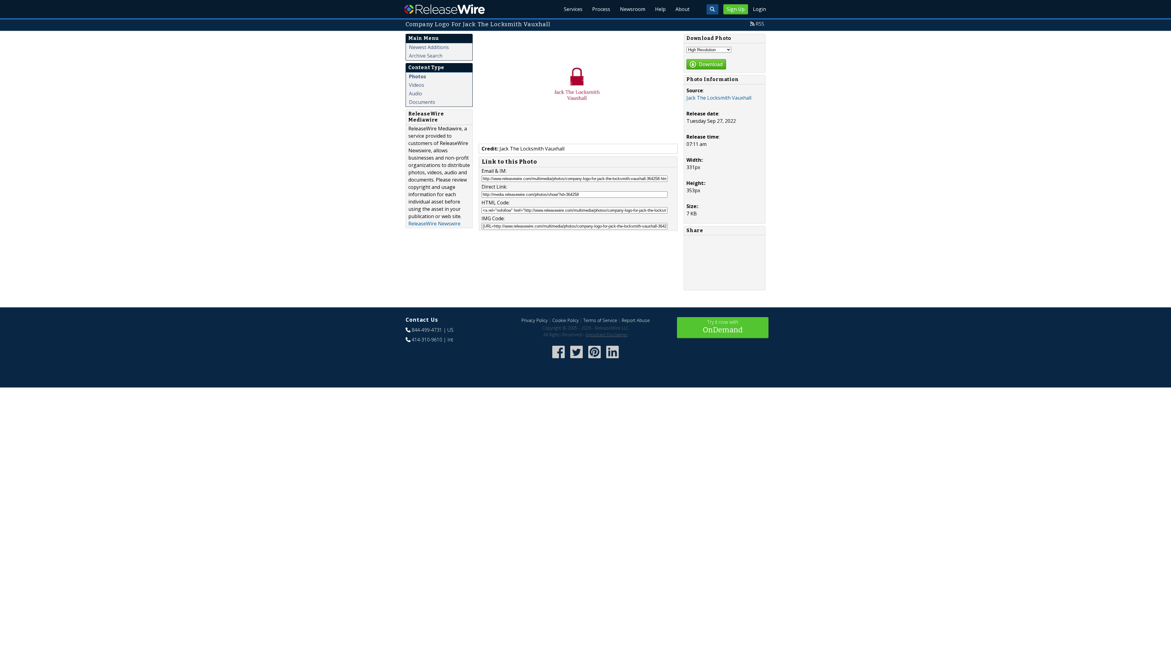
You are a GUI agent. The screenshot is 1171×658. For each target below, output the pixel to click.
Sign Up (736, 9)
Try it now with (723, 326)
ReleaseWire (444, 9)
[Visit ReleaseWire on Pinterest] (594, 359)
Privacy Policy (534, 320)
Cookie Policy (565, 320)
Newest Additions (429, 47)
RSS (760, 23)
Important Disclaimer (607, 335)
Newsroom (632, 9)
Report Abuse (636, 320)
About (682, 9)
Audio (415, 93)
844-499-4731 (427, 330)
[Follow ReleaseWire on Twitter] (576, 359)
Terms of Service (600, 320)
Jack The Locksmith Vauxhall (718, 97)
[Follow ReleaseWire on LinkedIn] (612, 359)
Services (573, 9)
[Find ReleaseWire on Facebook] (558, 359)
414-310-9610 (427, 339)
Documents (422, 102)
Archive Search (425, 55)
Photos (417, 76)
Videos (416, 85)
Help (660, 9)
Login (759, 9)
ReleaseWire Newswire (434, 223)
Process (601, 9)
